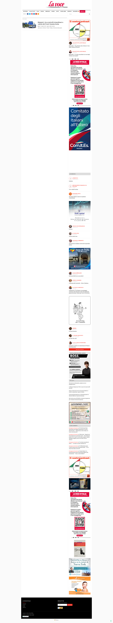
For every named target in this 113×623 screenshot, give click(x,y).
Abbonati (82, 11)
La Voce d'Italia (30, 612)
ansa (48, 26)
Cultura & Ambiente (78, 240)
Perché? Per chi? (73, 338)
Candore (71, 181)
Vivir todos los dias (73, 189)
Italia (38, 11)
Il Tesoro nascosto (77, 335)
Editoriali (25, 11)
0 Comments (53, 26)
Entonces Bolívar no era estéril (76, 276)
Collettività (32, 11)
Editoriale (83, 42)
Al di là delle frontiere (79, 342)
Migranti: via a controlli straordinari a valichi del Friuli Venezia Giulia (50, 23)
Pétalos (70, 229)
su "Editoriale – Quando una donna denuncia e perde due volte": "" (79, 437)
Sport (57, 11)
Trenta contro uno (73, 236)
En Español (75, 11)
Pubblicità (24, 607)
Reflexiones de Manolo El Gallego (79, 186)
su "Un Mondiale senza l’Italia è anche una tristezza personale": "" (79, 447)
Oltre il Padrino (76, 280)
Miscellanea (63, 11)
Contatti (23, 606)
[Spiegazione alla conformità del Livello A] (60, 607)
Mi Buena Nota (76, 193)
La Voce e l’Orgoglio (77, 287)
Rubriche (69, 11)
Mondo (53, 11)
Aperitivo (75, 178)
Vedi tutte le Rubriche (80, 349)
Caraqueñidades (77, 273)
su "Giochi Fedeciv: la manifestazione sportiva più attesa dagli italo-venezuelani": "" (78, 452)
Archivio (23, 605)
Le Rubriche (72, 174)
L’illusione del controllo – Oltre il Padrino (78, 283)
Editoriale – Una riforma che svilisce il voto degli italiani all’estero (79, 46)
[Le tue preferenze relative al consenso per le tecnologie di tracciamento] (111, 621)
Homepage (24, 603)
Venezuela (47, 11)
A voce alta (75, 233)
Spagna (42, 11)
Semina (74, 328)
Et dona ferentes (73, 331)
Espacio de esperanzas (78, 226)
